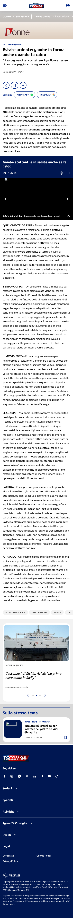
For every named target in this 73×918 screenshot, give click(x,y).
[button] (36, 5)
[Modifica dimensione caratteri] (23, 85)
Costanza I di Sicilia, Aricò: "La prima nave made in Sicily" (33, 676)
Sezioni (7, 788)
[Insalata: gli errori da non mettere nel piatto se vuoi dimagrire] (13, 729)
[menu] (5, 5)
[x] (27, 776)
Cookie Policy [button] (43, 855)
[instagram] (12, 776)
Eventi (7, 834)
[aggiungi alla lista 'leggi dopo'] (14, 85)
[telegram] (41, 776)
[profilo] (68, 5)
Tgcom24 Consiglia (15, 823)
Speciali (8, 800)
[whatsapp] (19, 776)
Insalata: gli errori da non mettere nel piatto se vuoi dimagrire (41, 729)
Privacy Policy (10, 861)
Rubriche (8, 811)
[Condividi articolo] (6, 85)
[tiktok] (56, 776)
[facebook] (4, 776)
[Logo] (36, 5)
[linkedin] (34, 776)
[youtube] (49, 776)
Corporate (8, 855)
